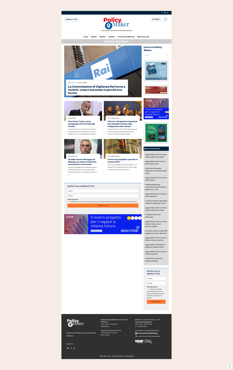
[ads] (103, 233)
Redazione (72, 118)
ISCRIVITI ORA (103, 205)
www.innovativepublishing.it (143, 322)
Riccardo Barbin (114, 156)
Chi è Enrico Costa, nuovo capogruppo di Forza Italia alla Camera (81, 124)
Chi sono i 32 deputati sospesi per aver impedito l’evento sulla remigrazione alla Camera (122, 124)
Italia (73, 82)
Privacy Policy (129, 356)
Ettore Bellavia (114, 118)
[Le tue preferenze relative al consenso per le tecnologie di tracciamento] (230, 367)
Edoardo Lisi (73, 156)
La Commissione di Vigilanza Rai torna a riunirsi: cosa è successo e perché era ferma (96, 90)
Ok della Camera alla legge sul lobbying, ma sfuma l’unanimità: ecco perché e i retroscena (82, 162)
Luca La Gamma (82, 82)
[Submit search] (167, 55)
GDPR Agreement (73, 199)
